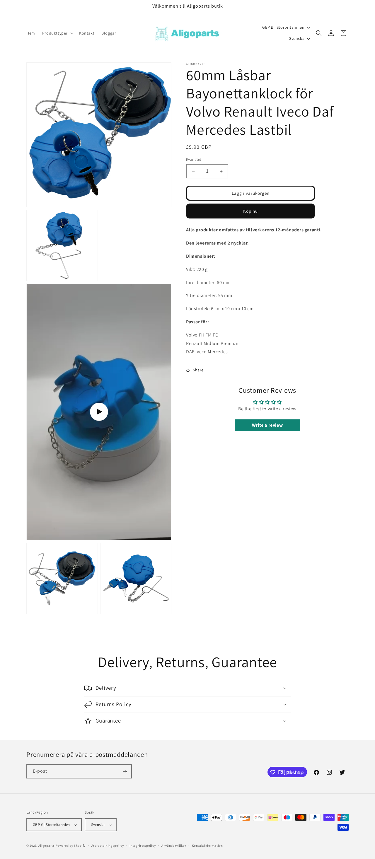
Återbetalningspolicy (107, 845)
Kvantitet (193, 159)
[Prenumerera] (124, 771)
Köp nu (250, 211)
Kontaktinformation (207, 845)
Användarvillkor (173, 845)
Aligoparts (46, 845)
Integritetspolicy (142, 845)
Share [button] (198, 370)
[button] (57, 33)
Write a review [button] (267, 425)
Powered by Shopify (70, 845)
